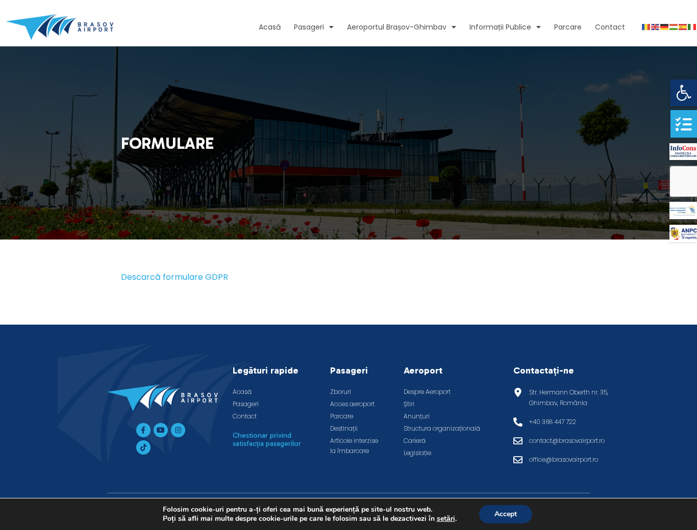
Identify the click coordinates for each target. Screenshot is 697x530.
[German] (664, 27)
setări (446, 518)
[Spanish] (683, 27)
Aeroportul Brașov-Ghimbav (396, 27)
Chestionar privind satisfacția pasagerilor (267, 439)
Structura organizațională (442, 428)
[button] (683, 93)
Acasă (270, 27)
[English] (655, 27)
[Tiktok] (143, 447)
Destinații (344, 428)
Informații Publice (500, 27)
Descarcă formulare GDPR (174, 277)
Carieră (415, 440)
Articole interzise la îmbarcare (354, 445)
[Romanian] (646, 27)
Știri (409, 404)
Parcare (568, 27)
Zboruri (340, 391)
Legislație (417, 452)
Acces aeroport (352, 404)
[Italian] (692, 27)
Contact (610, 27)
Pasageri (309, 27)
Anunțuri (417, 416)
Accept (505, 514)
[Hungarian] (674, 27)
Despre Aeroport (427, 391)
